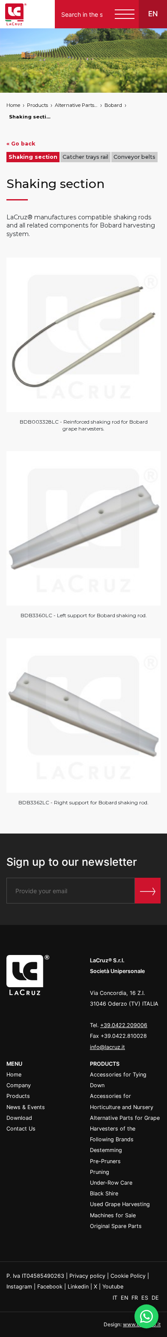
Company (18, 1085)
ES (145, 1298)
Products (37, 105)
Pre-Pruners (105, 1161)
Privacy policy (87, 1276)
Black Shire (104, 1193)
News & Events (25, 1107)
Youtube (112, 1286)
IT (116, 1298)
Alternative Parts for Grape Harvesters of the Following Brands (76, 105)
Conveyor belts (134, 157)
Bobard (113, 105)
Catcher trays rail (85, 157)
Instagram (19, 1286)
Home (13, 105)
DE (155, 1298)
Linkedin (78, 1286)
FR (135, 1298)
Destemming (106, 1150)
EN (125, 1298)
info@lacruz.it (107, 1047)
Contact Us (21, 1128)
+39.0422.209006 (123, 1025)
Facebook (50, 1286)
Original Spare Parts (116, 1226)
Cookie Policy (128, 1276)
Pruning (99, 1172)
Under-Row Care (111, 1182)
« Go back (20, 143)
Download (19, 1118)
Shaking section (30, 117)
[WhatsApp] (146, 1316)
